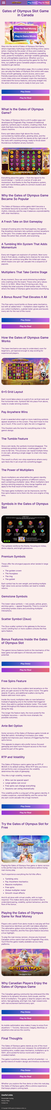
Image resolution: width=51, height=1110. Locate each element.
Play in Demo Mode (25, 36)
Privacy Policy (5, 1100)
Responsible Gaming (7, 1098)
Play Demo (32, 3)
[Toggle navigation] (3, 3)
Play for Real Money (25, 28)
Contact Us (4, 1103)
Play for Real (43, 3)
